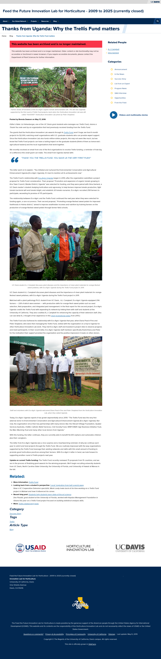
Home (4, 36)
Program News (121, 88)
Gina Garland (113, 52)
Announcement (121, 69)
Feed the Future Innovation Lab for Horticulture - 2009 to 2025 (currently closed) (73, 11)
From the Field (120, 102)
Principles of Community (76, 634)
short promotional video (61, 315)
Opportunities (120, 97)
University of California (97, 634)
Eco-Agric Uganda (45, 178)
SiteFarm (92, 644)
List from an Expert (122, 83)
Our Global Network (19, 21)
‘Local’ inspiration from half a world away (67, 485)
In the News (119, 74)
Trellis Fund (68, 132)
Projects (34, 21)
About (5, 21)
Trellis (12, 521)
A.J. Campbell (113, 49)
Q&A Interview (120, 93)
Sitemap (111, 634)
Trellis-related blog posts (29, 503)
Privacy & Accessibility (54, 634)
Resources (45, 21)
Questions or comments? (33, 634)
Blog (55, 21)
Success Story (15, 513)
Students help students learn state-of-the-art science (50, 494)
